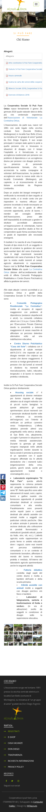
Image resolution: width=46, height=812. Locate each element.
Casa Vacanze (15, 743)
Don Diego (13, 749)
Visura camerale (15, 75)
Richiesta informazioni (21, 761)
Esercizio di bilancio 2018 (18, 95)
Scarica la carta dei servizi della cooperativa (26, 82)
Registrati (14, 731)
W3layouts (32, 806)
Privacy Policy (16, 766)
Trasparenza (15, 755)
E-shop (11, 737)
